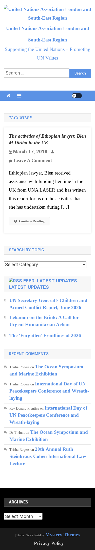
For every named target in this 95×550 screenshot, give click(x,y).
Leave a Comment (32, 160)
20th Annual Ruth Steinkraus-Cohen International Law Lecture (47, 456)
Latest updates (29, 287)
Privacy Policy (49, 543)
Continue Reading (32, 221)
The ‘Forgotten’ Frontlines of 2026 (45, 335)
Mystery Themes (62, 534)
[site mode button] (77, 95)
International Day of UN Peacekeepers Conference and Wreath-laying (49, 391)
